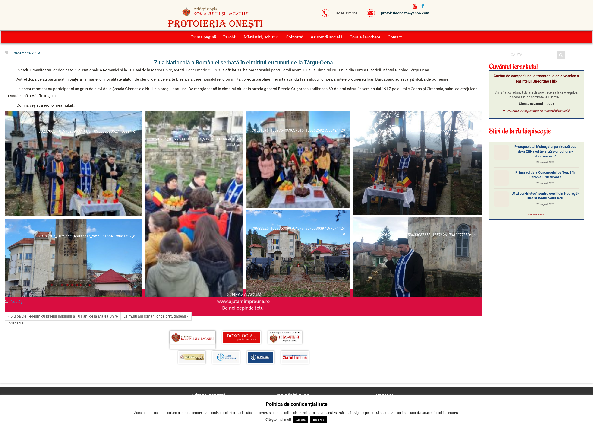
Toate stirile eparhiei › (536, 214)
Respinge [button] (318, 419)
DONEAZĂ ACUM (243, 294)
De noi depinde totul (243, 308)
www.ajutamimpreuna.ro (243, 301)
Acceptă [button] (301, 419)
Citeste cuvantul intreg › (536, 103)
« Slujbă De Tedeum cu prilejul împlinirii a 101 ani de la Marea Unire (63, 316)
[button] (73, 163)
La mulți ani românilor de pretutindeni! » (156, 316)
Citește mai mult (278, 419)
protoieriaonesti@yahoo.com (405, 13)
